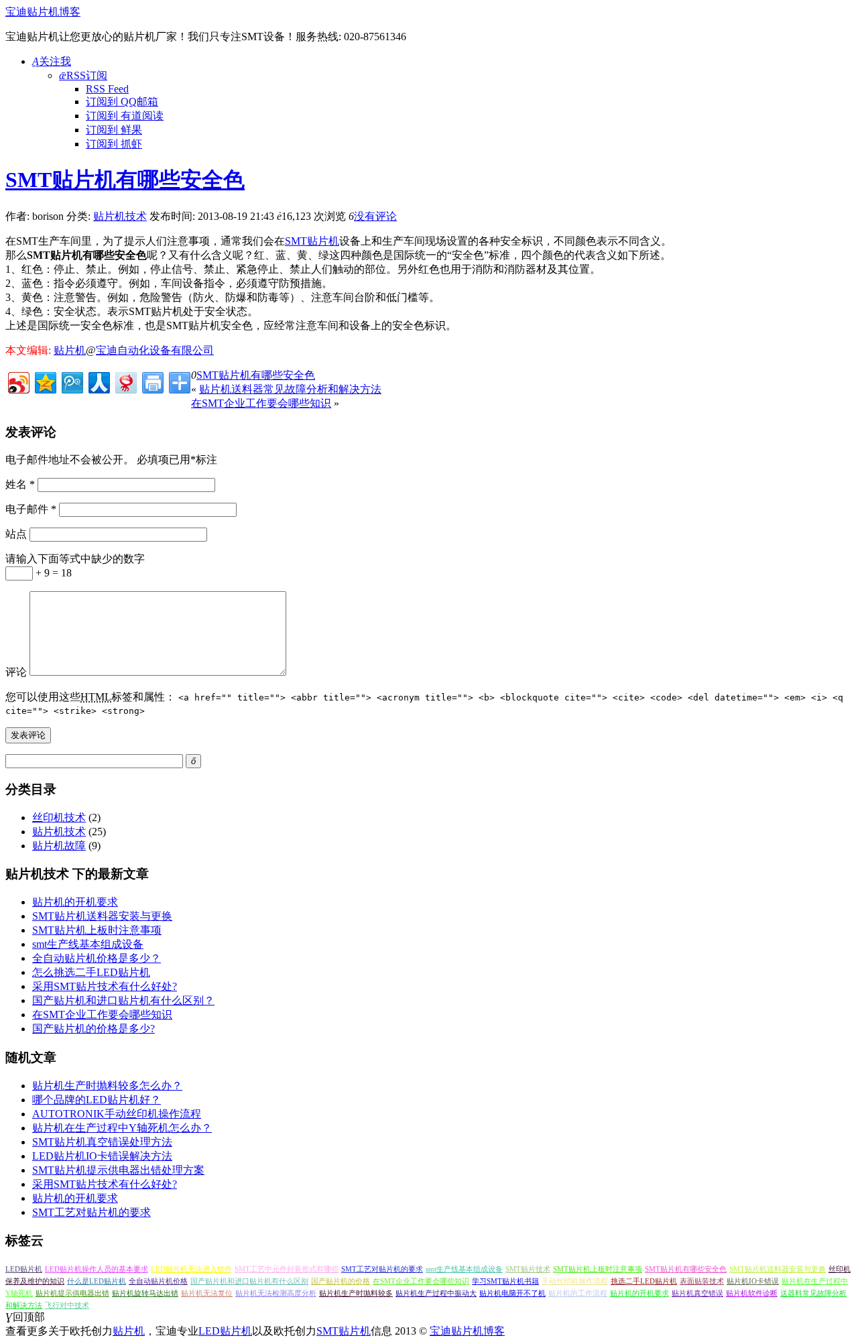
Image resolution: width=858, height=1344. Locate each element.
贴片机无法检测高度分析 (275, 1293)
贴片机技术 (120, 216)
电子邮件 (30, 509)
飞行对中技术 (67, 1305)
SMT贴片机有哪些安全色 (125, 180)
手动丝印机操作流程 (575, 1281)
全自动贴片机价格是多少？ (96, 958)
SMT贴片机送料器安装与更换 (102, 916)
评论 (16, 672)
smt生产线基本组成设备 (87, 944)
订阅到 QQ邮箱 (122, 101)
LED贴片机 (23, 1269)
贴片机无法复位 (207, 1293)
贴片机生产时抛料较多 (356, 1293)
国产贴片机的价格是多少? (93, 1028)
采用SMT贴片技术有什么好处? (104, 986)
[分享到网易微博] (125, 381)
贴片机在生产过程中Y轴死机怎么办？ (122, 1128)
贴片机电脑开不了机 (512, 1293)
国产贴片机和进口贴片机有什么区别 (249, 1281)
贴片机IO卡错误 (753, 1281)
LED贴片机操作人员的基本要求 (96, 1269)
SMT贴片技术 (527, 1269)
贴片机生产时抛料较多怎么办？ (107, 1085)
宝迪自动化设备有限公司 (155, 350)
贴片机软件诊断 (752, 1293)
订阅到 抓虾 (114, 143)
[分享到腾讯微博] (71, 381)
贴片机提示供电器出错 (72, 1293)
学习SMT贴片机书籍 (505, 1281)
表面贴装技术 (702, 1281)
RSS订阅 (83, 75)
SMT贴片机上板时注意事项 (97, 930)
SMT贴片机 (312, 241)
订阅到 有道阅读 (125, 115)
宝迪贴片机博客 (42, 11)
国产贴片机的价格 (340, 1281)
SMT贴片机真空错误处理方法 (102, 1142)
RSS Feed (107, 89)
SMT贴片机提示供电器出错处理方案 (118, 1170)
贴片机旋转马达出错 (145, 1293)
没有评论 (375, 216)
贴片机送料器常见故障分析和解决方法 (290, 389)
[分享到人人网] (98, 381)
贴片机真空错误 (697, 1293)
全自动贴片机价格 (158, 1281)
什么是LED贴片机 (96, 1281)
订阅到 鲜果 (114, 129)
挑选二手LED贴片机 (644, 1281)
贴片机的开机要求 (75, 902)
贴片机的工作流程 (577, 1293)
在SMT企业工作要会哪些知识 (261, 403)
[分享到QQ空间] (44, 381)
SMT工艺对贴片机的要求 (91, 1212)
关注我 (51, 61)
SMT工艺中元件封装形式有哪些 (287, 1269)
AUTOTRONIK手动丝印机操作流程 (116, 1113)
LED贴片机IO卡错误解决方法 (102, 1156)
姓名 (20, 484)
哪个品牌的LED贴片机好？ (96, 1099)
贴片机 (70, 350)
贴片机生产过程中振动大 (436, 1293)
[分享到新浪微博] (17, 381)
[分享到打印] (151, 381)
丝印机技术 (59, 817)
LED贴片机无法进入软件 (191, 1269)
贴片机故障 (59, 845)
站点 (16, 534)
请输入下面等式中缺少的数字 (75, 558)
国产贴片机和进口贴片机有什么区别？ (123, 1000)
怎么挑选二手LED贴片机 (91, 972)
